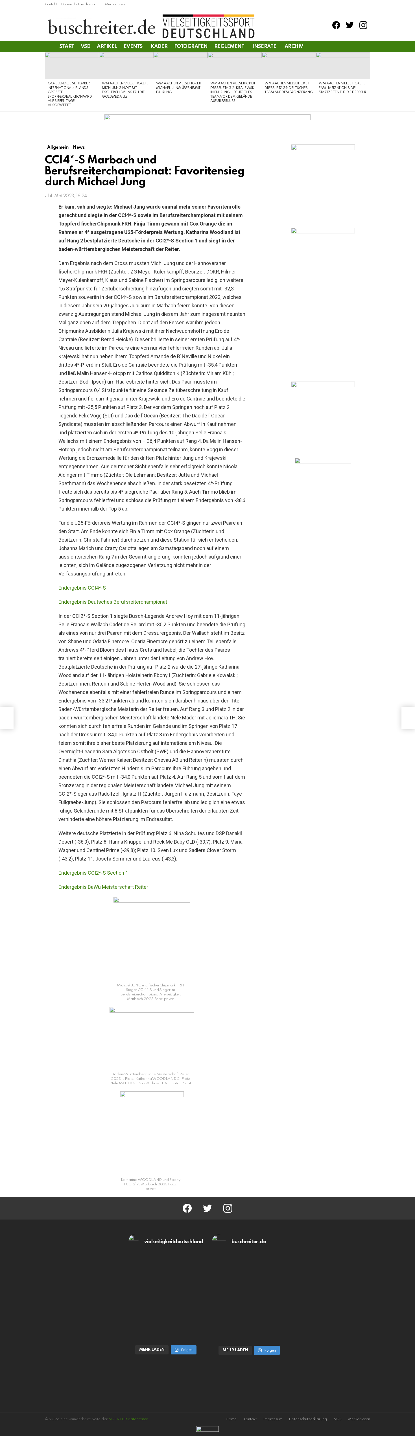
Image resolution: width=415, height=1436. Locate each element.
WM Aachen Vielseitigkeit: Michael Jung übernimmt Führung (179, 88)
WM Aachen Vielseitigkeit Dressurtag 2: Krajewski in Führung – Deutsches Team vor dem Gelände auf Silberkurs (232, 92)
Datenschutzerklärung (78, 4)
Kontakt (51, 4)
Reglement (229, 46)
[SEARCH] (366, 46)
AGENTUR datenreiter (128, 1419)
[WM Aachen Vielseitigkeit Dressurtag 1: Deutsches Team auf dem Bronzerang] (289, 65)
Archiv (294, 46)
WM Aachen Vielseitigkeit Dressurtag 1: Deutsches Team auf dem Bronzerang (289, 88)
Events (133, 46)
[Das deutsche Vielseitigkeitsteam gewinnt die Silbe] (166, 1319)
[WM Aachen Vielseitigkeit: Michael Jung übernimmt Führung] (180, 65)
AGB (337, 1419)
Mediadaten (115, 4)
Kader (159, 46)
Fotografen (191, 46)
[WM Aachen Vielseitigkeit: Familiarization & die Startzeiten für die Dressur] (343, 65)
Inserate (264, 46)
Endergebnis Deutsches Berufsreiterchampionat (112, 602)
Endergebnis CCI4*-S (82, 588)
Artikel (107, 46)
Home (231, 1419)
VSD (86, 46)
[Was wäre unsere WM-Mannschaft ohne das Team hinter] (166, 1277)
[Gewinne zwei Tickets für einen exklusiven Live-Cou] (249, 1277)
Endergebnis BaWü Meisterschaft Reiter (103, 887)
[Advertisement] (323, 562)
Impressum (272, 1419)
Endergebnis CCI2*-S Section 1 (93, 873)
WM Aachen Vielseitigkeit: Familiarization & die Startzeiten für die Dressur (342, 88)
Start (67, 46)
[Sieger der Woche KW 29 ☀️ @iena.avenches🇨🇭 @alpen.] (249, 1320)
